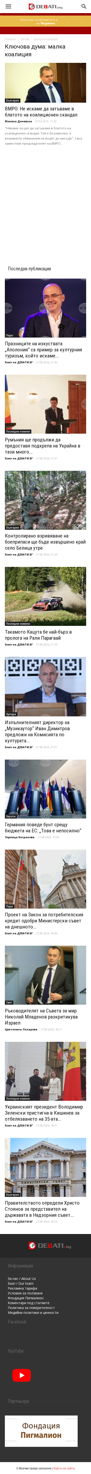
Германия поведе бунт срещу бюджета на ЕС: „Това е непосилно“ (43, 828)
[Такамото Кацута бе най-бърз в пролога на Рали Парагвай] (45, 596)
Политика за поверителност (31, 1307)
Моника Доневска (18, 121)
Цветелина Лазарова (21, 1029)
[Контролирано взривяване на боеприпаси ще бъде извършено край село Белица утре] (45, 500)
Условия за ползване (25, 1293)
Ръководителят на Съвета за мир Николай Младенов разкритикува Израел (41, 1017)
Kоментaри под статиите (29, 1302)
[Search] (84, 6)
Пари (9, 335)
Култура (11, 714)
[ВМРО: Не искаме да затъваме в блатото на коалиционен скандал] (45, 83)
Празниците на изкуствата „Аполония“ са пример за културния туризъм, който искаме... (43, 350)
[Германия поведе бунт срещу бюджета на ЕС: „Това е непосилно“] (45, 789)
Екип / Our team (20, 1283)
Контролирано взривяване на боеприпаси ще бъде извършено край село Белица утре (45, 542)
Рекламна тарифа (22, 1288)
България (12, 100)
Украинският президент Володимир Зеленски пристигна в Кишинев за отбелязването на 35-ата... (44, 1113)
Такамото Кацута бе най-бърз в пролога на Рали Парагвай (38, 635)
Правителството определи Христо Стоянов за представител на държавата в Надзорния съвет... (42, 1209)
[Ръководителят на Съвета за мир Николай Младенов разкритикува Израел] (45, 975)
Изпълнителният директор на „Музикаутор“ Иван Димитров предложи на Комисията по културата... (37, 732)
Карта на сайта (64, 1468)
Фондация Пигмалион (25, 1298)
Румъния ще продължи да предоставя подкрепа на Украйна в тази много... (42, 446)
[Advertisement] (45, 199)
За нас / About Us (22, 1278)
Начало (10, 39)
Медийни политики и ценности (33, 1312)
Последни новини (18, 431)
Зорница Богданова (19, 837)
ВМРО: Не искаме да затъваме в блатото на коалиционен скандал (41, 112)
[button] (8, 6)
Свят (9, 1002)
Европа (11, 816)
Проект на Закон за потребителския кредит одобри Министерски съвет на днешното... (44, 921)
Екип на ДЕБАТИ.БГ (19, 362)
